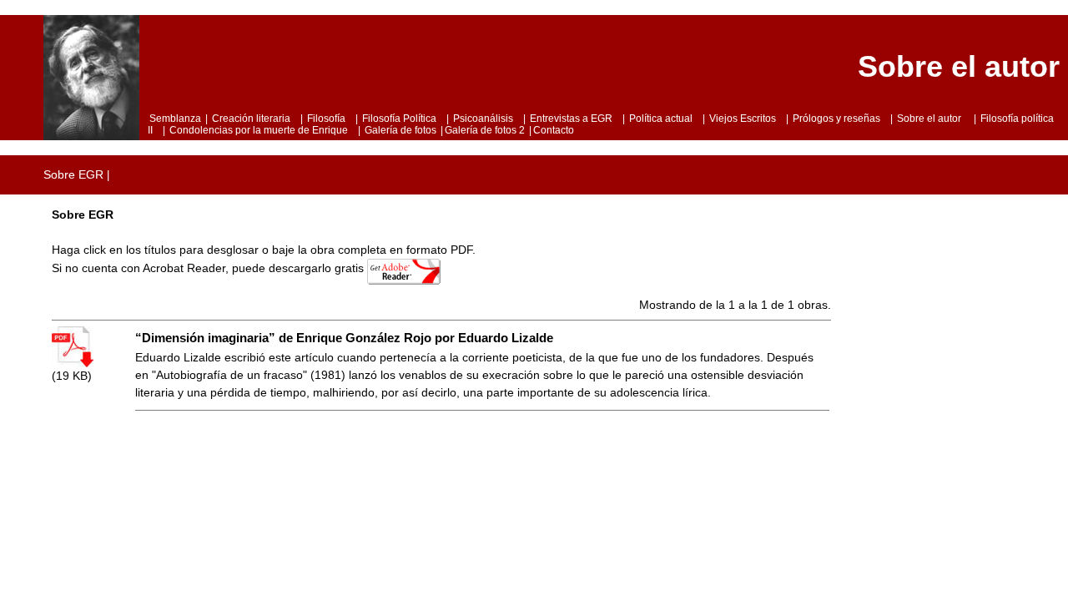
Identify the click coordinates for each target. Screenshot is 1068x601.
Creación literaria (251, 118)
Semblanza (175, 118)
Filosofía (326, 118)
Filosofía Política (399, 118)
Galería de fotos (400, 130)
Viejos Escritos (742, 118)
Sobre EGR (73, 174)
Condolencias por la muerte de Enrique (258, 130)
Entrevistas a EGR (571, 118)
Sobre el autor (930, 118)
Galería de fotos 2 (485, 130)
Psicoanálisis (483, 118)
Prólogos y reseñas (836, 118)
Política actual (661, 118)
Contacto (553, 130)
